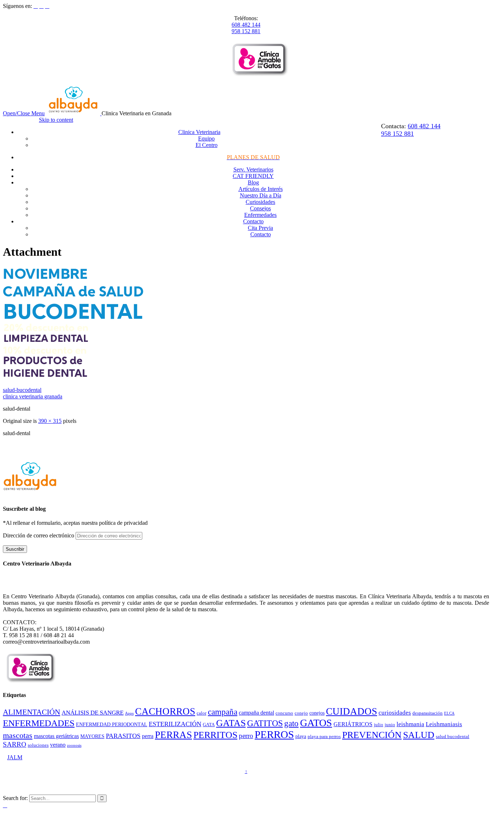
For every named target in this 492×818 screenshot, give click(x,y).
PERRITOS (215, 735)
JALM (14, 757)
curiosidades (395, 712)
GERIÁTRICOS (353, 724)
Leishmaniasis (444, 724)
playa (300, 736)
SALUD (418, 735)
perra (147, 736)
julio (378, 724)
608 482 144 (246, 25)
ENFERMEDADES (39, 723)
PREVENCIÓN (372, 735)
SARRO (14, 744)
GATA (209, 724)
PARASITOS (123, 735)
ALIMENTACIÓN (31, 712)
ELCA (449, 713)
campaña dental (256, 713)
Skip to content (56, 120)
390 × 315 (50, 421)
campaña (222, 711)
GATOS (316, 722)
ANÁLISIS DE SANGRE (93, 712)
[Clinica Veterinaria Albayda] (74, 113)
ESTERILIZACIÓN (175, 724)
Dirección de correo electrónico (39, 535)
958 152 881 (246, 31)
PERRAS (173, 734)
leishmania (410, 724)
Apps (129, 713)
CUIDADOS (351, 711)
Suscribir (15, 549)
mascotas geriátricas (56, 736)
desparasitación (427, 713)
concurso (284, 713)
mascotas (17, 735)
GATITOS (265, 723)
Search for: (15, 798)
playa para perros (324, 736)
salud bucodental (452, 736)
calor (201, 713)
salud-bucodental (22, 390)
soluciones (38, 745)
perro (246, 735)
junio (390, 724)
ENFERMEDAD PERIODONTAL (111, 724)
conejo (301, 713)
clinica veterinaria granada (32, 396)
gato (291, 723)
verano (58, 745)
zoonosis (74, 745)
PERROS (274, 734)
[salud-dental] (73, 378)
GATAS (231, 723)
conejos (317, 713)
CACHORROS (165, 711)
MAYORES (92, 736)
